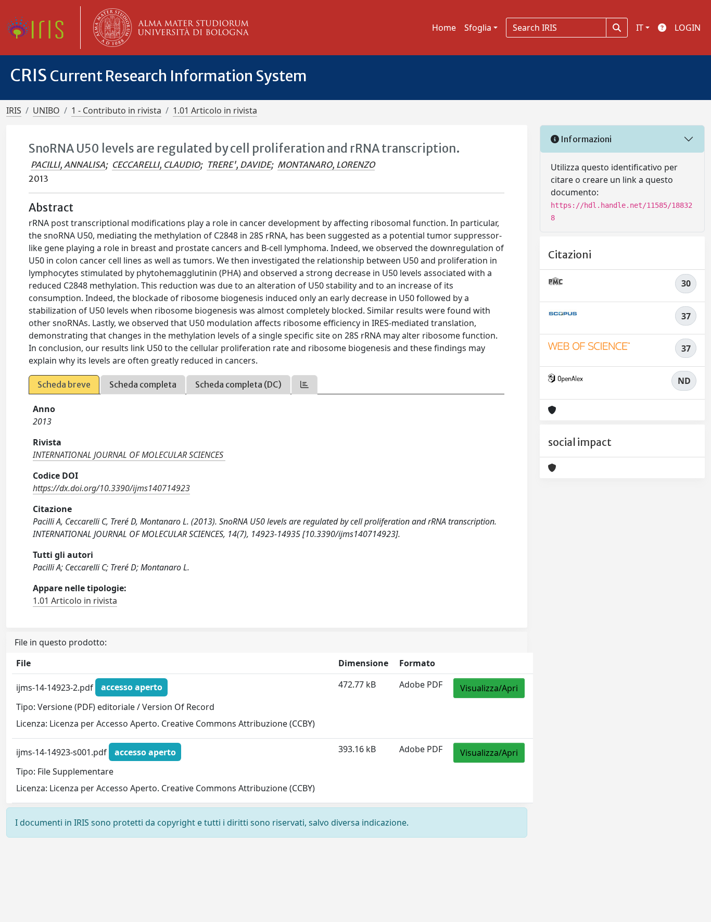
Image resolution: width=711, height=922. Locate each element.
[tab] (304, 384)
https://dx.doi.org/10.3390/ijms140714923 (111, 488)
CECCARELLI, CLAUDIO (156, 164)
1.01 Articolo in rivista (215, 110)
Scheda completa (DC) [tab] (238, 384)
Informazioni (585, 139)
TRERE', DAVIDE (239, 164)
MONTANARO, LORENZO (326, 164)
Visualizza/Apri (489, 688)
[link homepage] (39, 28)
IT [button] (639, 27)
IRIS (13, 110)
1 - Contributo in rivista (116, 110)
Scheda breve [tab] (64, 384)
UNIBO (46, 110)
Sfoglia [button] (477, 27)
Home (444, 27)
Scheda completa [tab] (142, 384)
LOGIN (688, 27)
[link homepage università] (168, 27)
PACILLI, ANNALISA (68, 164)
